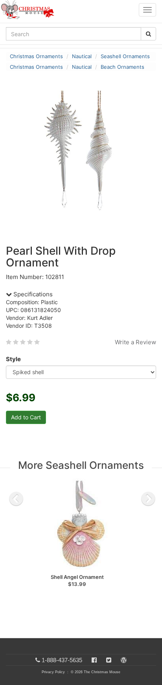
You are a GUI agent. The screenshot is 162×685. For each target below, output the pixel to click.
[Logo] (30, 10)
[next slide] (148, 499)
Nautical (82, 56)
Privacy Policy (53, 672)
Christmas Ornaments (36, 56)
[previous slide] (16, 499)
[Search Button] (148, 33)
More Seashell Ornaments (81, 465)
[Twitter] (108, 660)
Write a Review (135, 342)
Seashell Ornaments (125, 56)
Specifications (32, 294)
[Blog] (124, 660)
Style (13, 359)
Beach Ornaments (122, 67)
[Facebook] (94, 660)
